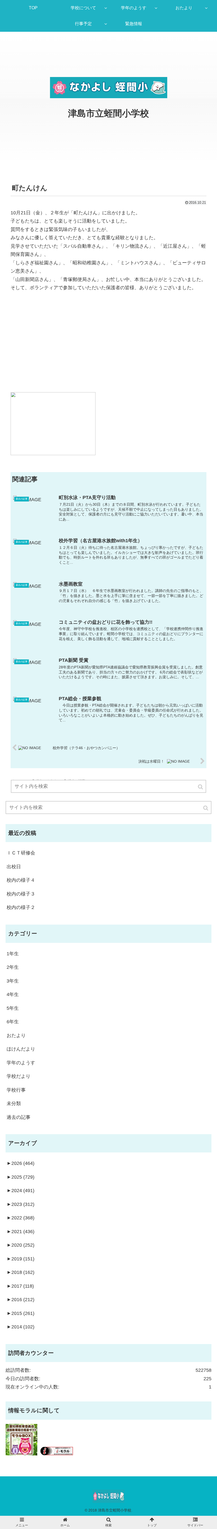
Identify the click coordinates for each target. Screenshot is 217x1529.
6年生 (13, 1021)
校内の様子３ (21, 894)
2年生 (13, 967)
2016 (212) (20, 1299)
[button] (206, 808)
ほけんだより (21, 1049)
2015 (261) (20, 1313)
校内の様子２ (21, 907)
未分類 (14, 1103)
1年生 (13, 953)
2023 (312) (20, 1204)
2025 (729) (20, 1177)
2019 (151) (20, 1258)
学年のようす (21, 1062)
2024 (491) (20, 1190)
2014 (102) (20, 1326)
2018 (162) (20, 1272)
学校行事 (16, 1090)
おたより (16, 1035)
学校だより (18, 1076)
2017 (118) (20, 1286)
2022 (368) (20, 1217)
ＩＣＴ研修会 (21, 853)
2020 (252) (20, 1245)
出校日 (14, 866)
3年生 (13, 981)
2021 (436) (20, 1231)
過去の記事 (18, 1117)
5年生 (13, 1008)
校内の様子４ (21, 880)
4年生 (13, 994)
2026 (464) (20, 1163)
